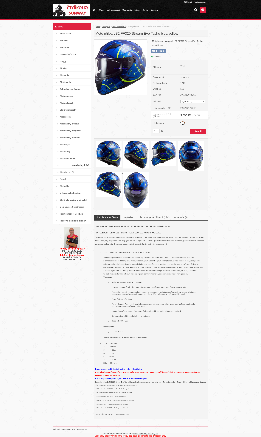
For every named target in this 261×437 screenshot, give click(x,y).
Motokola (64, 75)
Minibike (64, 40)
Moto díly (64, 186)
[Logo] (71, 10)
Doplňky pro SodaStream (72, 207)
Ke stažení (129, 217)
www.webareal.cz (79, 429)
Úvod (98, 27)
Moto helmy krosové (69, 124)
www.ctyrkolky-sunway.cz (127, 385)
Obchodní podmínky (131, 10)
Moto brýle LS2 (67, 172)
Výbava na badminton (70, 193)
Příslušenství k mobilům (71, 214)
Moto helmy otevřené (70, 137)
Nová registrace (200, 2)
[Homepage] (94, 10)
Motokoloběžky (67, 103)
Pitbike (63, 68)
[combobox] (192, 101)
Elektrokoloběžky (68, 110)
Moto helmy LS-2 (80, 165)
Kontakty (154, 10)
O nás (101, 10)
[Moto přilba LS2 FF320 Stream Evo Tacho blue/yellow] (120, 40)
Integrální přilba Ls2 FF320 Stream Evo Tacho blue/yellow (116, 382)
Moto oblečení (66, 96)
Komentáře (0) (180, 217)
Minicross (64, 47)
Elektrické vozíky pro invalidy (74, 200)
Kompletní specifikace (107, 217)
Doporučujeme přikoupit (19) (154, 217)
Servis (145, 10)
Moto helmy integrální (70, 130)
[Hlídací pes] (182, 122)
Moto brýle (65, 144)
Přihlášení (188, 2)
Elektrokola (65, 82)
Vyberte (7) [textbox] (187, 101)
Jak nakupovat (113, 10)
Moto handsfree (67, 158)
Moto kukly (65, 151)
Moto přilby (65, 117)
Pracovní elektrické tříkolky (73, 221)
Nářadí (63, 179)
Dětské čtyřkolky (68, 54)
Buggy (63, 61)
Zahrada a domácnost (70, 89)
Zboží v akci (65, 33)
